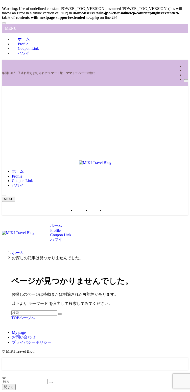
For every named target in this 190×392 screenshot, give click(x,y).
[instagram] (185, 66)
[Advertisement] (95, 123)
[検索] (186, 80)
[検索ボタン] (4, 195)
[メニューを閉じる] (4, 23)
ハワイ (24, 53)
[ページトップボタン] (4, 378)
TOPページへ (23, 318)
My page (19, 332)
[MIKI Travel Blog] (95, 162)
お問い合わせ (24, 337)
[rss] (185, 75)
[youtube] (185, 70)
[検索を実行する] (60, 314)
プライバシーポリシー (31, 342)
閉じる (9, 387)
